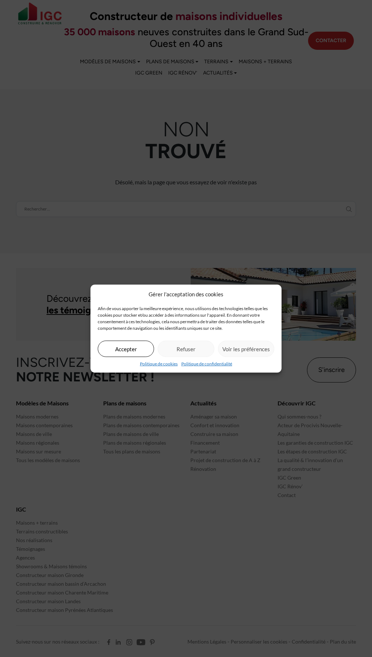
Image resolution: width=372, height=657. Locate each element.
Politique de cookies (159, 363)
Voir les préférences (246, 348)
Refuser (186, 348)
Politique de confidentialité (206, 363)
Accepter (126, 348)
